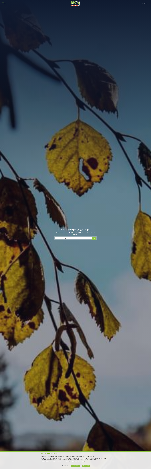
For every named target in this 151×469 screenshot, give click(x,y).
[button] (59, 238)
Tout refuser (76, 465)
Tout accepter (86, 465)
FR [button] (147, 3)
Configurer (66, 465)
